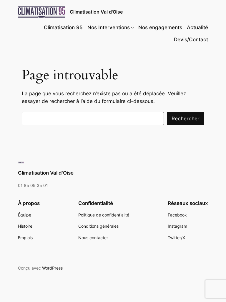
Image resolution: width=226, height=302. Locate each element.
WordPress (52, 267)
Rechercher (186, 119)
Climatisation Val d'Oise (96, 12)
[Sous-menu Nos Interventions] (132, 27)
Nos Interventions (108, 27)
